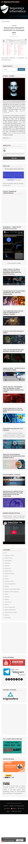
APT (6, 552)
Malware (14, 25)
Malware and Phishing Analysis (12, 589)
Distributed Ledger (9, 573)
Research (6, 805)
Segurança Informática (11, 2)
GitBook (13, 128)
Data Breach (8, 568)
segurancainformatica (10, 609)
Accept (19, 840)
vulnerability (8, 617)
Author (8, 811)
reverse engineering (10, 607)
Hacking (7, 578)
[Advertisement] (14, 638)
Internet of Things (9, 581)
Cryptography (8, 560)
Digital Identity (8, 571)
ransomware (8, 602)
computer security (9, 555)
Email (4, 148)
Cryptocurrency (8, 558)
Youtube (14, 808)
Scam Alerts (7, 808)
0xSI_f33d (23, 123)
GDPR (6, 576)
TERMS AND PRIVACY (16, 811)
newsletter (7, 596)
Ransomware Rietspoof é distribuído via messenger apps (14, 30)
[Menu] (2, 1)
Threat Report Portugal (11, 612)
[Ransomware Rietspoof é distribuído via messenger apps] (14, 47)
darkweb (7, 565)
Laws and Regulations (10, 584)
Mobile (6, 594)
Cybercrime (7, 563)
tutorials (7, 615)
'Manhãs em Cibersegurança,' (14, 133)
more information (10, 840)
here (9, 138)
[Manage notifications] (2, 841)
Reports (7, 604)
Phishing (7, 599)
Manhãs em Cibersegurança (12, 591)
